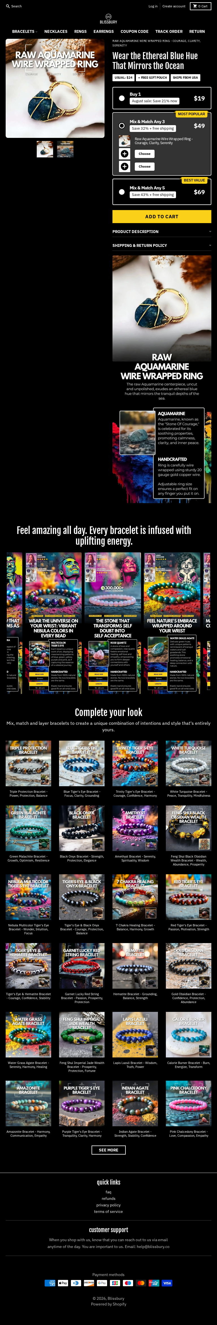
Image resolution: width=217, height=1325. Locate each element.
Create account (173, 6)
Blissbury (116, 1298)
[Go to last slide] (31, 149)
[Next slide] (79, 149)
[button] (162, 98)
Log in (153, 6)
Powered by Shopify (108, 1304)
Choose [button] (145, 153)
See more (108, 1150)
